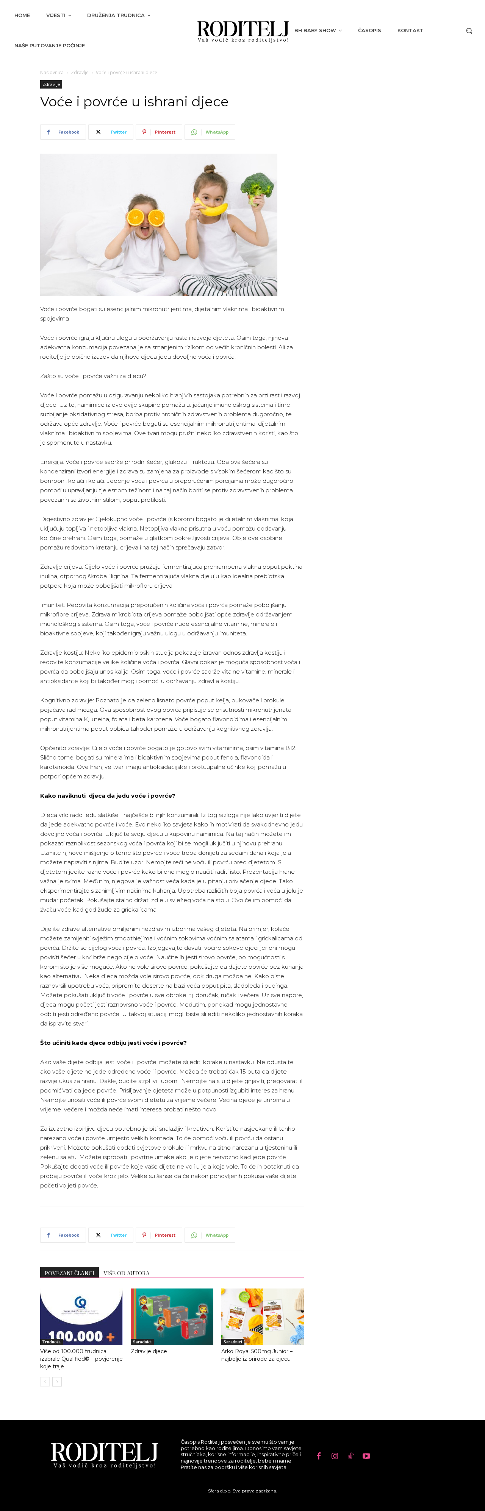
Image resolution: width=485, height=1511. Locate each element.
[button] (469, 30)
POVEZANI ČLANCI (69, 1273)
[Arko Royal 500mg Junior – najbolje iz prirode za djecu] (262, 1316)
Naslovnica (52, 72)
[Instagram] (335, 1456)
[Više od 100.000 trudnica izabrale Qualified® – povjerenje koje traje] (81, 1316)
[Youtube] (366, 1456)
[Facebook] (319, 1456)
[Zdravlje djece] (172, 1316)
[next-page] (57, 1382)
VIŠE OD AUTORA (126, 1273)
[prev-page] (45, 1382)
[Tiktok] (350, 1456)
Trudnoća (51, 1341)
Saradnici (142, 1341)
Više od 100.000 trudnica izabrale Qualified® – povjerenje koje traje (81, 1359)
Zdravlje (80, 72)
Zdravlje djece (149, 1351)
